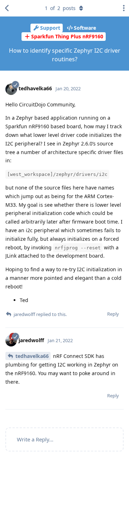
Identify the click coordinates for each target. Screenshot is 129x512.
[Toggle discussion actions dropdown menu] (122, 8)
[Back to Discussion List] (7, 8)
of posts (60, 8)
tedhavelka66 (32, 356)
